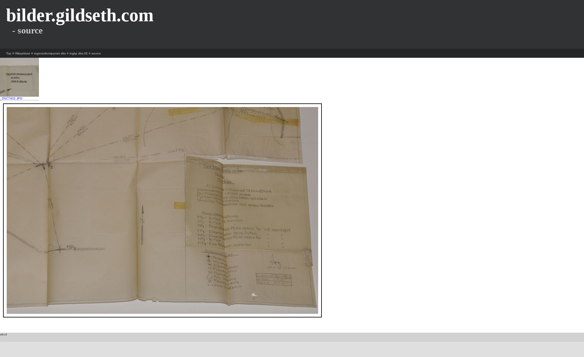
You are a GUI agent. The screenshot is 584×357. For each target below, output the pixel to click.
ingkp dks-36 (79, 53)
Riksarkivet (22, 53)
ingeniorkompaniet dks (50, 53)
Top (8, 53)
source (96, 53)
